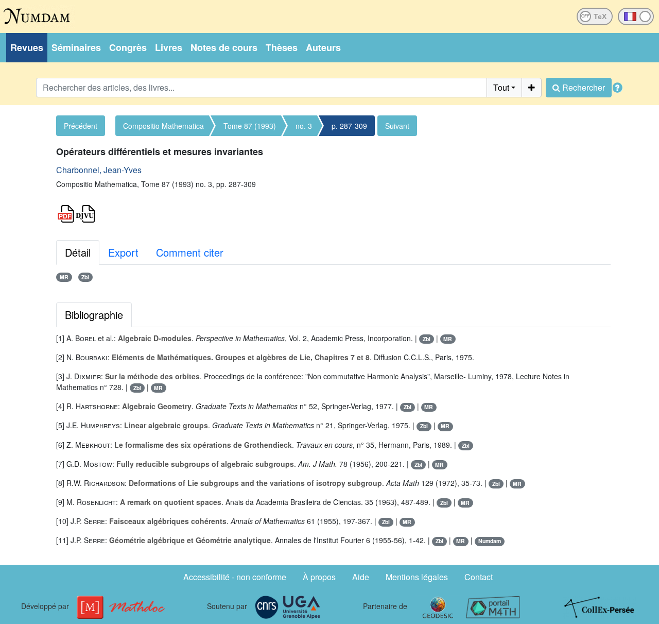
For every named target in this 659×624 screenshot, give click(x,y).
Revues (26, 47)
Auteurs (323, 47)
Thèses (282, 47)
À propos (319, 577)
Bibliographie (94, 314)
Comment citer (189, 252)
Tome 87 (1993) (249, 126)
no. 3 (304, 126)
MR (64, 277)
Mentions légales (417, 577)
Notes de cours (223, 47)
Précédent (80, 126)
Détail (78, 252)
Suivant (397, 126)
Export (123, 252)
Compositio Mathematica (163, 126)
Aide (360, 577)
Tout (501, 87)
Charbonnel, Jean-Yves (99, 170)
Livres (168, 47)
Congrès (128, 47)
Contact (478, 577)
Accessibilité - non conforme (234, 577)
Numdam (489, 541)
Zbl (85, 277)
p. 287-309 (349, 126)
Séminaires (76, 47)
